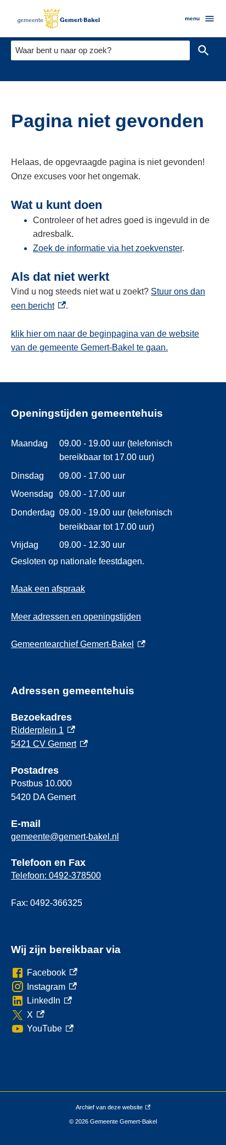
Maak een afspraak (48, 588)
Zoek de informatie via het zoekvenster (107, 248)
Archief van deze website (109, 1109)
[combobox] (100, 50)
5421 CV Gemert (49, 744)
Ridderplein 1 (43, 730)
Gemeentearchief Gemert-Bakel (78, 644)
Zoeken (203, 50)
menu (192, 18)
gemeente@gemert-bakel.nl (65, 836)
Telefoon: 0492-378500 (56, 875)
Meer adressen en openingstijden (76, 616)
